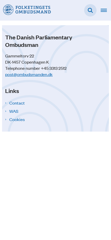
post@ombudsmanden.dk (29, 74)
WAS (13, 111)
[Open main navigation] (106, 10)
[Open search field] (90, 10)
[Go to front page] (25, 10)
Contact (17, 103)
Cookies (17, 119)
